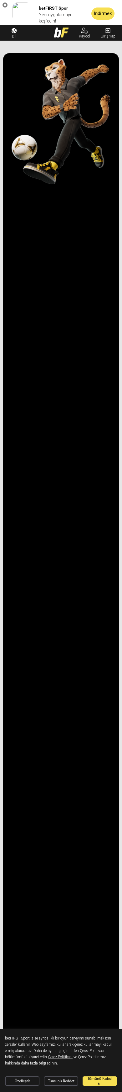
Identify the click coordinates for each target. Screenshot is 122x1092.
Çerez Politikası (60, 1057)
